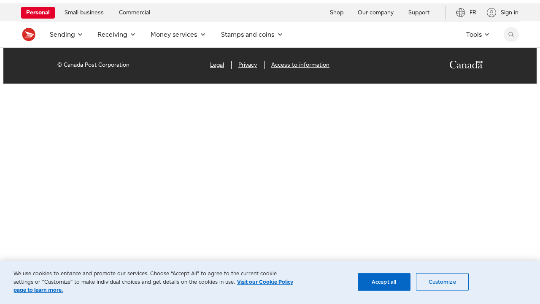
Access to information (300, 64)
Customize (442, 282)
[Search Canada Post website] (511, 34)
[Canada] (466, 66)
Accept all (384, 282)
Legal (217, 64)
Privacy (247, 64)
